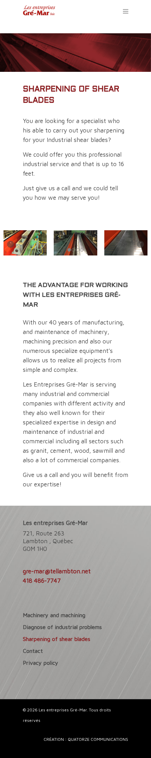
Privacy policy (40, 663)
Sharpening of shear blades (56, 639)
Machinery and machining (54, 615)
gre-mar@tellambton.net (57, 571)
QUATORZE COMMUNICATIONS (98, 739)
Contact (33, 651)
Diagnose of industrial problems (62, 627)
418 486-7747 (42, 580)
